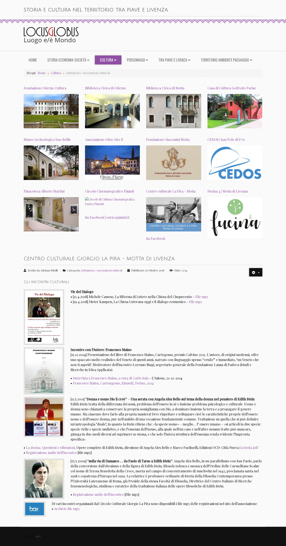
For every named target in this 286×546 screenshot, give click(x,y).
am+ (38, 536)
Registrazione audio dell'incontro (51, 452)
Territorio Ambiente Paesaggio (225, 60)
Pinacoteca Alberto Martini (44, 191)
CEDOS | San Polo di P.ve (226, 139)
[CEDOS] (235, 162)
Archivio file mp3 (67, 508)
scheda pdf (249, 447)
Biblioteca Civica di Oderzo (105, 88)
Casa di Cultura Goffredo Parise (231, 88)
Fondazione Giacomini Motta (167, 139)
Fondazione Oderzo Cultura (45, 88)
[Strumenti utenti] (255, 272)
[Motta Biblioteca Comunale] (173, 111)
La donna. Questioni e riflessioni (50, 447)
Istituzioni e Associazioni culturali (101, 270)
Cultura (106, 60)
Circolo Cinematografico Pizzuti (109, 191)
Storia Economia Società (66, 60)
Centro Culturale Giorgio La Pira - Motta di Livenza (99, 258)
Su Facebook (94, 217)
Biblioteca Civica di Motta (165, 88)
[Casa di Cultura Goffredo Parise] (235, 111)
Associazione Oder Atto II (104, 139)
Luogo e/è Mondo (50, 39)
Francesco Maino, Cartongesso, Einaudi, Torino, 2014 (113, 383)
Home (33, 60)
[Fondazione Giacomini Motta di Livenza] (173, 162)
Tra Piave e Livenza (172, 60)
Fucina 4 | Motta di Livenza (227, 191)
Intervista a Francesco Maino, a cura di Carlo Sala (110, 378)
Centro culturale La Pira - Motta (171, 191)
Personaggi (136, 60)
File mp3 (201, 296)
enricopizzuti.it (117, 217)
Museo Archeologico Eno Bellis (47, 139)
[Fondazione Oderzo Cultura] (51, 111)
